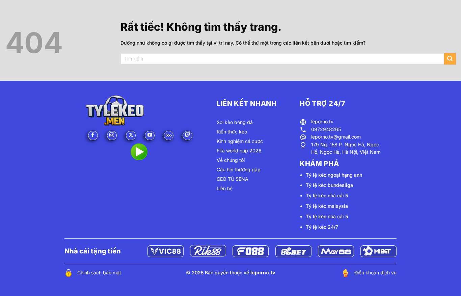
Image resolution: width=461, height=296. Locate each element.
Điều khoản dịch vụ (375, 272)
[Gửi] (450, 59)
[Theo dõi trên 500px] (168, 136)
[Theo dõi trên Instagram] (112, 136)
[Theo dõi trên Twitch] (187, 136)
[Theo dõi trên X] (131, 136)
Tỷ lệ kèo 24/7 (322, 227)
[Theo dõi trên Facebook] (93, 136)
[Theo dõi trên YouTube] (150, 136)
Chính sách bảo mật (99, 272)
